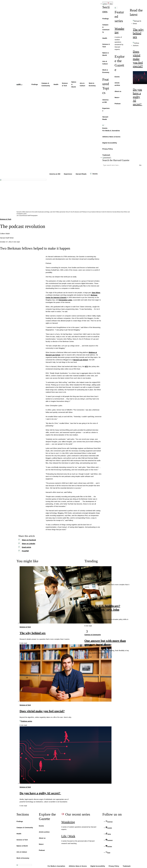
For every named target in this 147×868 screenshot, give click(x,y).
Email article (26, 547)
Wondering (68, 822)
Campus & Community (92, 634)
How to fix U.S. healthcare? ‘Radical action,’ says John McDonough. (102, 609)
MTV (86, 366)
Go (140, 165)
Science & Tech (5, 219)
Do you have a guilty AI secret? (137, 97)
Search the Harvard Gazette (115, 160)
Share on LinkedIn (28, 543)
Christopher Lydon (65, 300)
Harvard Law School (80, 360)
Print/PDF (25, 551)
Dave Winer (96, 292)
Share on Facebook (29, 540)
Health (86, 600)
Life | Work (68, 836)
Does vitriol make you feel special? (138, 59)
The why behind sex (138, 33)
